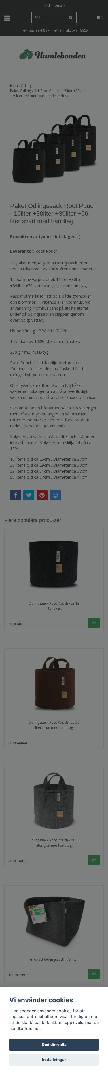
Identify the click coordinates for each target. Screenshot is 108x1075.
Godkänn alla (54, 1044)
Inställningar (54, 1059)
